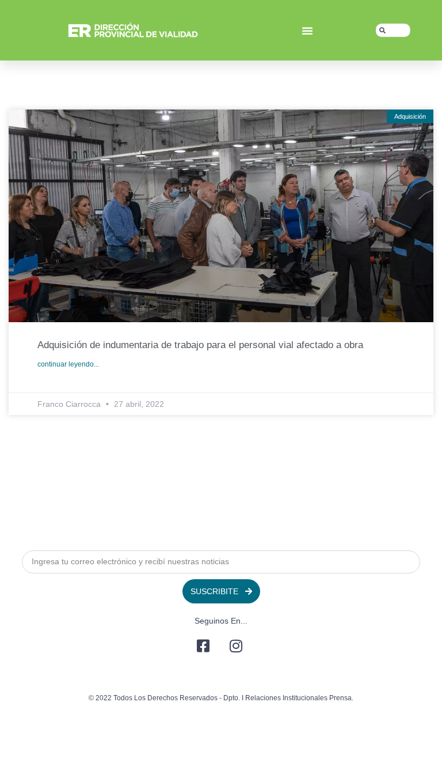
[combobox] (393, 30)
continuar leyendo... (68, 364)
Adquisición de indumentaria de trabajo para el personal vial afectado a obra (200, 344)
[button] (307, 30)
